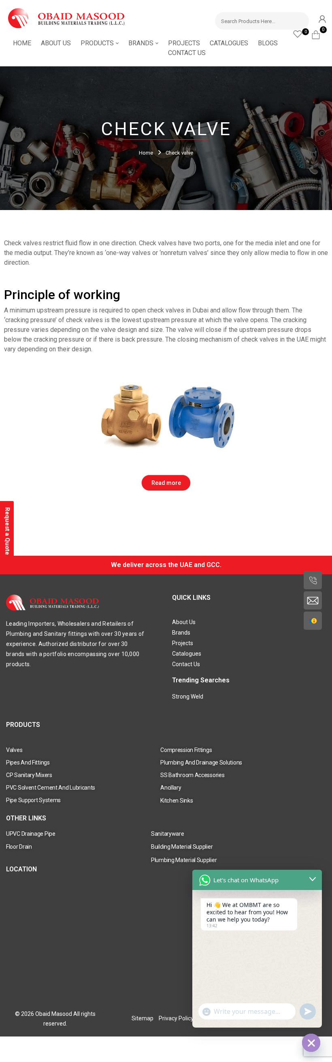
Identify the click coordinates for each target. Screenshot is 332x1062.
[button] (319, 33)
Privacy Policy (176, 1018)
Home (146, 153)
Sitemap (142, 1018)
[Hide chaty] (311, 1043)
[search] (299, 19)
